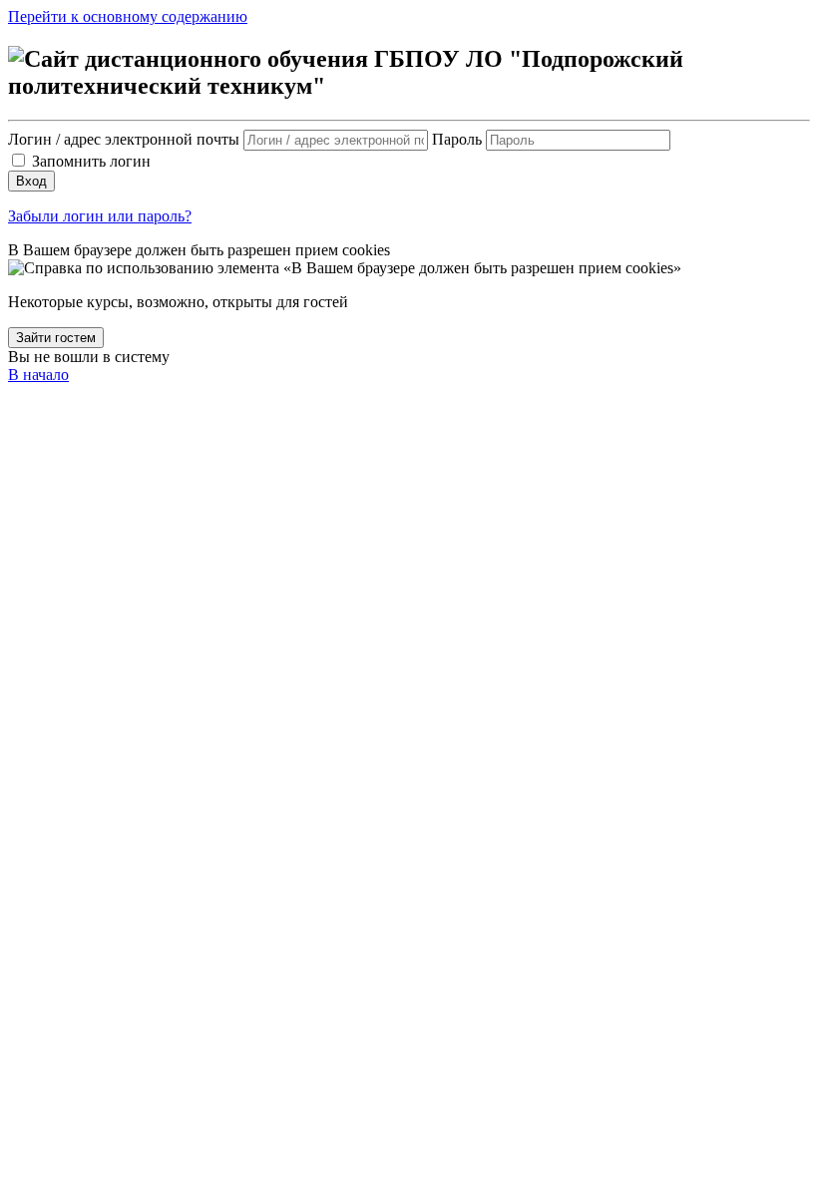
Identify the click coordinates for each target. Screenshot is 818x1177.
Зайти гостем (56, 337)
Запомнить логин (91, 161)
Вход (31, 181)
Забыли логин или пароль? (100, 215)
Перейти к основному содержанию (127, 16)
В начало (38, 374)
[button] (344, 267)
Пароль (457, 139)
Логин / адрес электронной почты (125, 139)
